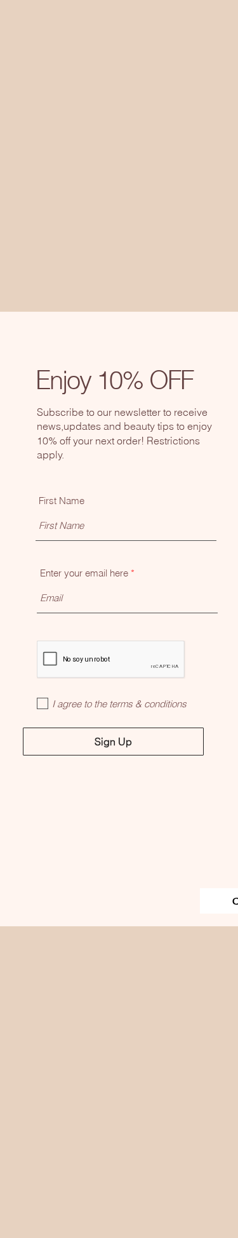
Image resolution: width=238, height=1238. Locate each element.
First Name (61, 500)
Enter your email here (84, 573)
